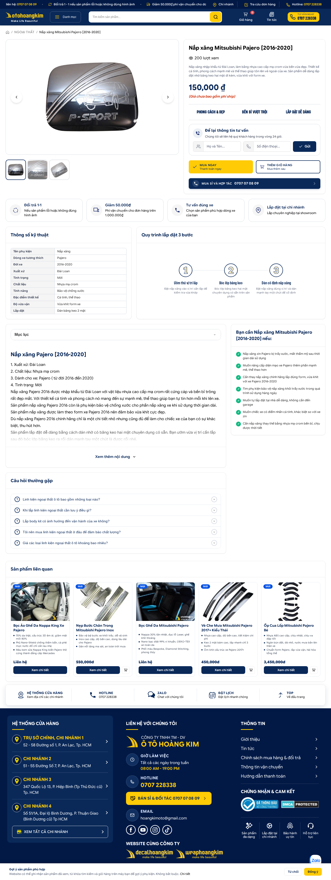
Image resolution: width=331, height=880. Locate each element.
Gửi (307, 146)
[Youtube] (143, 830)
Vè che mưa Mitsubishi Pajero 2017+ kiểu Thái (226, 627)
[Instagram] (155, 830)
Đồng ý (313, 871)
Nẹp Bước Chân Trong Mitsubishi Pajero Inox (95, 627)
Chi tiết (185, 874)
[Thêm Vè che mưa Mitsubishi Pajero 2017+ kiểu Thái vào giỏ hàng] (251, 670)
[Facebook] (131, 830)
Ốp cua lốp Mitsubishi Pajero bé (289, 627)
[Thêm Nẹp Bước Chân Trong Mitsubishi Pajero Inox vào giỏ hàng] (126, 670)
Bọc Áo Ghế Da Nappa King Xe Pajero (38, 627)
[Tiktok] (167, 830)
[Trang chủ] (7, 32)
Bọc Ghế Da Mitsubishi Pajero (164, 625)
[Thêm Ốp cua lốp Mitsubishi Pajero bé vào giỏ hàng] (314, 670)
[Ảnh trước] (16, 97)
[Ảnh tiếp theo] (168, 97)
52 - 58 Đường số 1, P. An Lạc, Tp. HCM (57, 745)
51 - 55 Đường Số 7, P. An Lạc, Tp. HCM (57, 766)
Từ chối (293, 871)
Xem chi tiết (40, 670)
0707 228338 (158, 785)
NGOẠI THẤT (24, 32)
